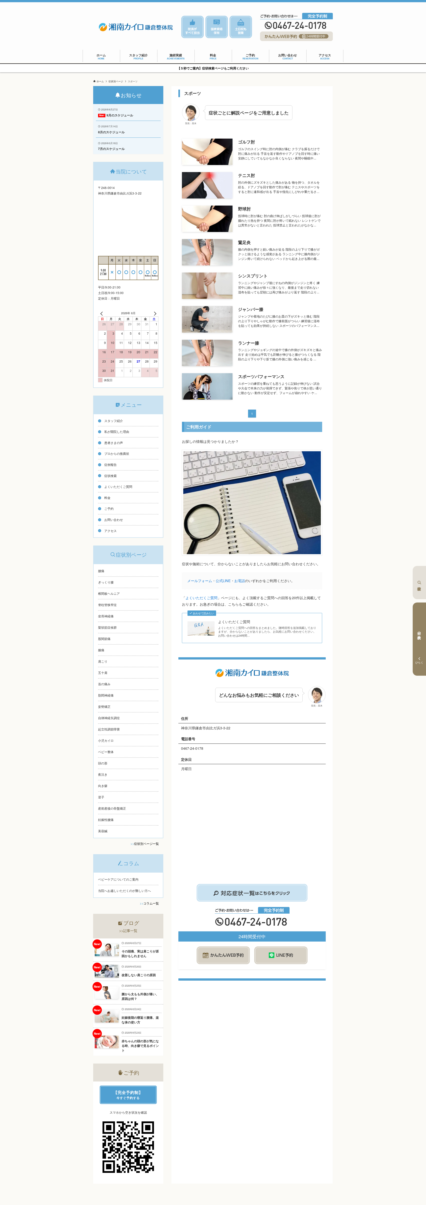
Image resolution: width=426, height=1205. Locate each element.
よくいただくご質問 (201, 597)
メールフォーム (199, 580)
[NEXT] (154, 313)
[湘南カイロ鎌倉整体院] (135, 27)
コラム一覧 (151, 903)
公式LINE (223, 580)
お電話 (239, 580)
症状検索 (419, 582)
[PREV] (102, 313)
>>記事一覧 (128, 930)
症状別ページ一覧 (146, 843)
